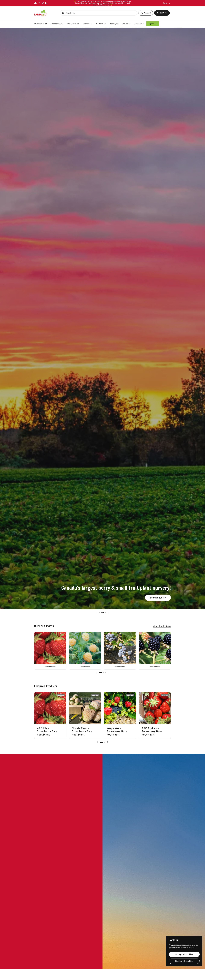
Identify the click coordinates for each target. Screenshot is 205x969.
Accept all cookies (184, 954)
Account (147, 13)
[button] (162, 13)
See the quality (158, 597)
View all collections (162, 626)
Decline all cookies (184, 961)
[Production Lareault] (40, 13)
